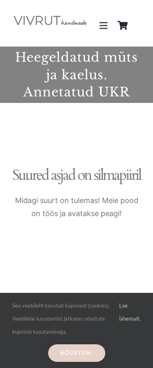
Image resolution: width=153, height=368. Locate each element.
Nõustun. (76, 353)
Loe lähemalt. (130, 312)
